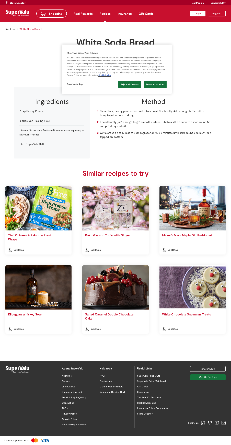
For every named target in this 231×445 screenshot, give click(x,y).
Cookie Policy (104, 75)
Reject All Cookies (129, 84)
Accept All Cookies (155, 84)
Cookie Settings (208, 377)
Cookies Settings (75, 84)
